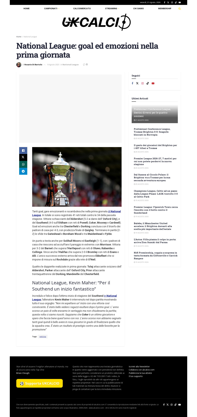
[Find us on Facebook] (164, 2)
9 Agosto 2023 (53, 64)
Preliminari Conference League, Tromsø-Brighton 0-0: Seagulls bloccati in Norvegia (152, 131)
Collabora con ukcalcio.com (141, 369)
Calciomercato (82, 8)
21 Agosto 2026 (141, 120)
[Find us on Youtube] (180, 2)
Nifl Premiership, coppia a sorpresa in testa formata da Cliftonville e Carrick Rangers (156, 255)
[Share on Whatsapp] (23, 164)
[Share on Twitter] (23, 157)
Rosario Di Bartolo (33, 64)
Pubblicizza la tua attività (140, 373)
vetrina (43, 336)
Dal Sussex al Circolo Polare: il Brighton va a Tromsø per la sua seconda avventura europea (152, 177)
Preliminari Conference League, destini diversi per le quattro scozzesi (152, 112)
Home (27, 8)
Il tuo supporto (136, 376)
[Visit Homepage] (96, 22)
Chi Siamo (138, 8)
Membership (164, 8)
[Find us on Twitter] (168, 2)
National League (30, 36)
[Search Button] (180, 8)
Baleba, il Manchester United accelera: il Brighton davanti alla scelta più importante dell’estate (153, 226)
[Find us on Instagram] (172, 2)
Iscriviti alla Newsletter (139, 366)
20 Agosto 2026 (141, 138)
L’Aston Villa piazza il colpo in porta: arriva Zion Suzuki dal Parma (155, 241)
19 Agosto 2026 (141, 200)
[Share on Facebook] (23, 150)
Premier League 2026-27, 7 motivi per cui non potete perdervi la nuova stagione (155, 161)
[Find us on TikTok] (176, 2)
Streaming (111, 8)
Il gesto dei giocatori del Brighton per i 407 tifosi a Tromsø (155, 147)
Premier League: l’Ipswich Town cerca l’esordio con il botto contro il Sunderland (156, 210)
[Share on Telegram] (23, 171)
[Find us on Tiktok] (148, 83)
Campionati (50, 8)
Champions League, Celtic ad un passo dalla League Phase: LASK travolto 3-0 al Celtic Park (156, 193)
